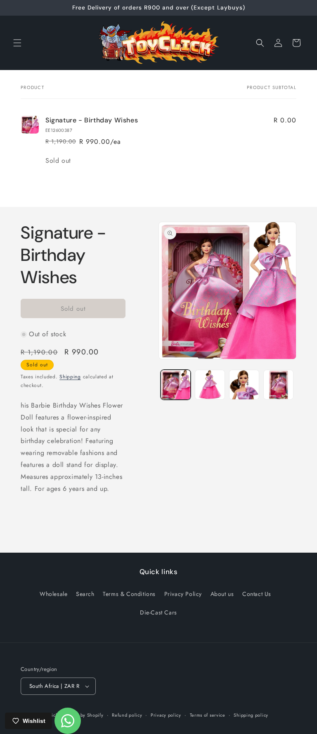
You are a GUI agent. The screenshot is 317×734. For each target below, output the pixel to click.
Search (85, 594)
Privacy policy (166, 715)
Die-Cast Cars (158, 612)
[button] (17, 43)
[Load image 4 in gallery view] (278, 385)
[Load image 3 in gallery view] (244, 385)
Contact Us (256, 594)
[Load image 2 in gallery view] (210, 385)
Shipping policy (251, 715)
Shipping (70, 376)
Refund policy (127, 715)
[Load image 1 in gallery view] (176, 385)
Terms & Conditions (129, 594)
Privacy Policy (183, 594)
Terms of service (207, 715)
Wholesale (53, 594)
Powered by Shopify (82, 715)
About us (222, 594)
